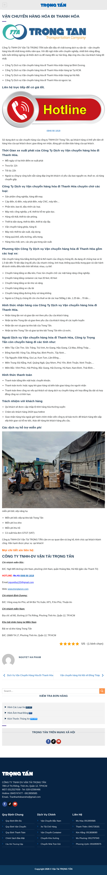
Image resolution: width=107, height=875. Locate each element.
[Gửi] (102, 691)
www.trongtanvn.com (18, 589)
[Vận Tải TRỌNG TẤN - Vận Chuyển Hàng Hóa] (53, 5)
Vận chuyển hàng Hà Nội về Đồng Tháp (80, 675)
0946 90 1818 (53, 131)
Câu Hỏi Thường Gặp (14, 844)
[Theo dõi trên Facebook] (48, 741)
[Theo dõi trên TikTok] (53, 741)
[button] (4, 5)
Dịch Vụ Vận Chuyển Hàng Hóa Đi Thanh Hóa (30, 675)
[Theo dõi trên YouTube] (58, 741)
